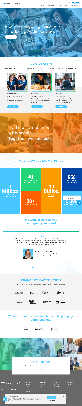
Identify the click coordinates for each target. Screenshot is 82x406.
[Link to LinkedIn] (2, 389)
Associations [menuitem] (51, 5)
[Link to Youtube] (15, 389)
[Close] (63, 396)
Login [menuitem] (69, 2)
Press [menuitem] (27, 388)
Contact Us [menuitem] (69, 384)
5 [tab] (45, 267)
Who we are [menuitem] (28, 382)
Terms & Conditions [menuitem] (57, 386)
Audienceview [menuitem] (74, 5)
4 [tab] (42, 267)
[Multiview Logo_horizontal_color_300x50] (12, 4)
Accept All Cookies (52, 397)
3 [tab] (39, 267)
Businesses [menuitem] (59, 5)
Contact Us (75, 2)
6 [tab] (48, 267)
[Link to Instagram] (12, 389)
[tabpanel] (41, 247)
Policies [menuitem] (55, 382)
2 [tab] (36, 267)
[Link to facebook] (6, 389)
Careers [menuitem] (27, 386)
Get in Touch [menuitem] (70, 382)
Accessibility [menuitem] (56, 388)
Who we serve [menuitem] (43, 382)
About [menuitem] (42, 5)
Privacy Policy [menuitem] (56, 384)
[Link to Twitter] (9, 389)
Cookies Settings (51, 400)
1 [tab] (33, 267)
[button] (5, 399)
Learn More (11, 37)
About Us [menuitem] (28, 384)
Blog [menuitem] (27, 389)
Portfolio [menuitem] (28, 391)
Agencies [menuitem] (67, 5)
